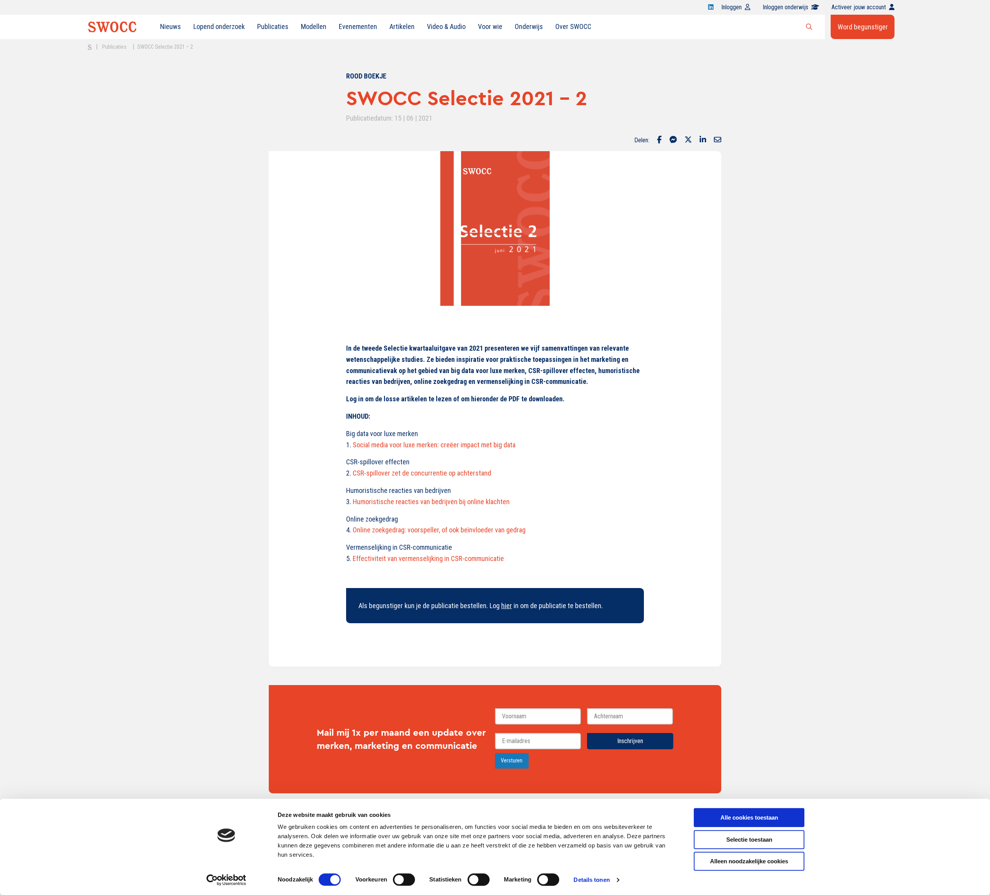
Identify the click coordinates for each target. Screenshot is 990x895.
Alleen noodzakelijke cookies (749, 861)
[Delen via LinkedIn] (703, 140)
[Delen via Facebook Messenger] (673, 140)
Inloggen (731, 7)
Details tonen (591, 879)
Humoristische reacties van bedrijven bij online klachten (431, 502)
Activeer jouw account (858, 7)
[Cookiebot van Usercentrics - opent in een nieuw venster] (226, 880)
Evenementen (358, 26)
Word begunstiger (863, 27)
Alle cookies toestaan (749, 817)
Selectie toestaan (749, 839)
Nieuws (170, 26)
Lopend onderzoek (219, 26)
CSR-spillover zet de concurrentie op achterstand (421, 473)
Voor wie (490, 26)
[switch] (404, 879)
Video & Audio (446, 26)
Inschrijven (630, 741)
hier (506, 606)
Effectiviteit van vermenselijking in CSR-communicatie (428, 558)
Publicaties (272, 26)
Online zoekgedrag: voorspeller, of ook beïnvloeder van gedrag (439, 530)
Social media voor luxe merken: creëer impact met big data (434, 445)
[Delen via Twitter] (688, 140)
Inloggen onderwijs (785, 7)
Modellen (313, 26)
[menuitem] (170, 26)
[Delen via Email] (717, 140)
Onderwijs (529, 26)
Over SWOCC (573, 26)
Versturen (511, 760)
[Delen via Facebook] (659, 140)
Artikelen (402, 26)
